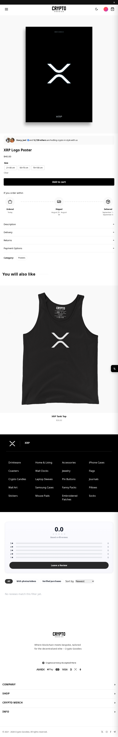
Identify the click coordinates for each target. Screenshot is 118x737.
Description (59, 224)
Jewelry (66, 471)
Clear (6, 172)
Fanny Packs (69, 487)
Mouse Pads (42, 495)
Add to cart (59, 182)
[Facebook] (110, 731)
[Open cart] (112, 9)
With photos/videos (26, 581)
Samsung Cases (44, 487)
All (9, 581)
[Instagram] (107, 731)
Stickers (13, 495)
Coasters (13, 471)
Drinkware (14, 462)
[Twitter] (102, 731)
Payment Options (59, 248)
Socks (92, 495)
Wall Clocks (41, 471)
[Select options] (59, 408)
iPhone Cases (96, 462)
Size (6, 162)
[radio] (10, 167)
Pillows (93, 487)
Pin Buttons (69, 479)
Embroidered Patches (69, 497)
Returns (59, 240)
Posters (21, 257)
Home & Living (43, 462)
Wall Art (13, 487)
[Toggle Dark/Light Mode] (96, 9)
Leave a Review (59, 565)
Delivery (59, 232)
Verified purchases (51, 581)
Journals (93, 479)
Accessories (69, 462)
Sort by (69, 581)
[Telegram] (115, 731)
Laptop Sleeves (44, 479)
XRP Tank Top (59, 416)
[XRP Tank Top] (59, 349)
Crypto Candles (17, 479)
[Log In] (106, 9)
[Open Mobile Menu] (6, 9)
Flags (92, 471)
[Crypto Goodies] (59, 9)
